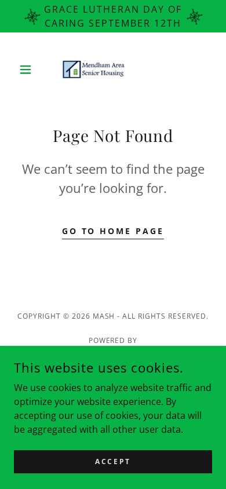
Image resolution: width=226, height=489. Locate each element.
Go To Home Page (113, 230)
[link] (113, 69)
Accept (112, 461)
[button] (28, 69)
